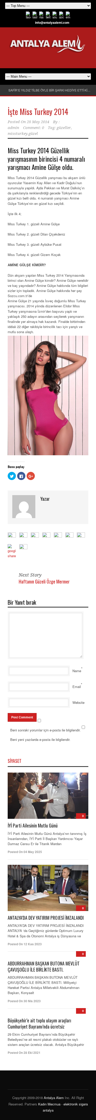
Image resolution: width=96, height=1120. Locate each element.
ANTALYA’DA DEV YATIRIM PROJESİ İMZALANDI (46, 917)
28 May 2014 (38, 122)
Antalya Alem (54, 1097)
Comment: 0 (33, 127)
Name (76, 670)
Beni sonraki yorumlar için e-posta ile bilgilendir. (45, 730)
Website (78, 702)
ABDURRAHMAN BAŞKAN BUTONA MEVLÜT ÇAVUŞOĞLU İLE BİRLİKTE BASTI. (44, 966)
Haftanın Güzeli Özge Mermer (44, 581)
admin (13, 127)
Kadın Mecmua (49, 1104)
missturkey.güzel (23, 133)
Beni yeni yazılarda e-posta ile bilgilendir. (40, 739)
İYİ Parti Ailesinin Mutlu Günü (33, 825)
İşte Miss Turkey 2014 (38, 111)
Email (76, 686)
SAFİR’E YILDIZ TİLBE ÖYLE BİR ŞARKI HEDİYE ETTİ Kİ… (49, 90)
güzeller (64, 127)
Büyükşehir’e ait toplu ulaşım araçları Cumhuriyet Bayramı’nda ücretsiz (39, 1023)
